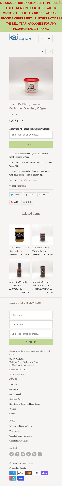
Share (31, 195)
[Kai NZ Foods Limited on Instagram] (34, 454)
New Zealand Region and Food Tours (24, 404)
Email (28, 202)
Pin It (44, 195)
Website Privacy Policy (18, 441)
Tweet (17, 195)
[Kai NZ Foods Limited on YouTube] (23, 454)
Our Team (13, 389)
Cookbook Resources (17, 399)
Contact (12, 409)
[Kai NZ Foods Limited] (20, 39)
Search (12, 414)
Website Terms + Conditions (20, 436)
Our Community (15, 394)
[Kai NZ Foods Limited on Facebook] (17, 454)
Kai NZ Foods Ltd (16, 359)
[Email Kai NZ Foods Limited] (40, 454)
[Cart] (49, 38)
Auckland (13, 365)
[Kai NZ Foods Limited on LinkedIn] (28, 454)
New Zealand (28, 365)
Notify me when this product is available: (29, 129)
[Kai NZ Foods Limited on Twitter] (11, 454)
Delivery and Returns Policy (20, 426)
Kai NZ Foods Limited (25, 463)
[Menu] (41, 38)
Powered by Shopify (17, 468)
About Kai (13, 384)
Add (16, 202)
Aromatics (14, 114)
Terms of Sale (15, 431)
